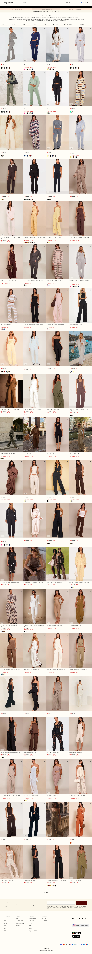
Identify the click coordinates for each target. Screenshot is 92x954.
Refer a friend (44, 921)
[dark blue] (72, 372)
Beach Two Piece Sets (11, 19)
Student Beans (6, 931)
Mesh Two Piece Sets (73, 19)
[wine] (26, 242)
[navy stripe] (24, 156)
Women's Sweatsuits (54, 20)
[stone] (3, 156)
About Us (17, 918)
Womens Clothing (18, 14)
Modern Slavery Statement (20, 923)
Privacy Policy (31, 920)
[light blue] (49, 285)
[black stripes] (1, 68)
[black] (6, 68)
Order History (44, 918)
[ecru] (26, 285)
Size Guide (5, 921)
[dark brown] (24, 285)
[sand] (72, 843)
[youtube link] (79, 918)
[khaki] (1, 458)
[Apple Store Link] (76, 936)
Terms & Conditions (32, 918)
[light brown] (29, 156)
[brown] (3, 199)
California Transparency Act (33, 930)
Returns (5, 920)
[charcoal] (4, 68)
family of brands (84, 906)
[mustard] (27, 242)
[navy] (32, 69)
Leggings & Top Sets (56, 19)
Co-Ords (24, 14)
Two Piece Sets (19, 19)
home (9, 14)
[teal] (1, 674)
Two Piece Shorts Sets (39, 20)
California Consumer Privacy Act (34, 931)
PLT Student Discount (19, 920)
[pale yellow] (8, 372)
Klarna (5, 928)
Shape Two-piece (31, 20)
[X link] (86, 918)
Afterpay (5, 925)
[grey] (29, 69)
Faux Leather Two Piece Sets (47, 19)
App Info (30, 923)
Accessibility (31, 925)
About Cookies (31, 921)
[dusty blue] (26, 156)
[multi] (70, 112)
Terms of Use (31, 928)
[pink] (49, 156)
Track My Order (44, 920)
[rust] (70, 843)
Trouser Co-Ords (30, 14)
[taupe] (31, 242)
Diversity (17, 921)
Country (73, 922)
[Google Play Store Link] (76, 933)
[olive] (47, 69)
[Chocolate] (9, 372)
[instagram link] (73, 918)
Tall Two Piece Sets (47, 20)
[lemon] (47, 156)
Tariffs (30, 926)
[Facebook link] (76, 918)
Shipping (5, 923)
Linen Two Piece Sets (65, 19)
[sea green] (3, 68)
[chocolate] (9, 68)
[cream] (49, 69)
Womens (12, 14)
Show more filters (69, 24)
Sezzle (5, 930)
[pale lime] (24, 242)
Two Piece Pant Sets (62, 20)
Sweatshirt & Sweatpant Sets (36, 19)
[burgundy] (31, 156)
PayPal (5, 926)
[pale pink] (47, 329)
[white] (26, 69)
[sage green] (31, 69)
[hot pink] (24, 69)
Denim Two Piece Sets (26, 19)
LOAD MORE (46, 892)
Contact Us (18, 925)
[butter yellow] (29, 242)
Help (4, 918)
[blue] (4, 329)
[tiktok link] (82, 918)
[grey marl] (8, 68)
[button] (82, 3)
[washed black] (3, 372)
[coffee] (50, 199)
